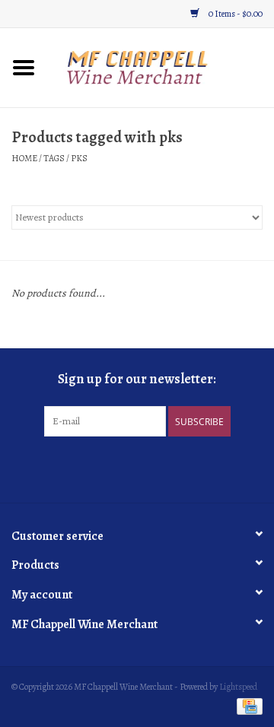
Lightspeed (238, 687)
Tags (54, 158)
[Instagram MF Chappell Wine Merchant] (151, 468)
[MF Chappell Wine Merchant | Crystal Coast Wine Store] (160, 66)
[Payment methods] (247, 706)
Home (24, 158)
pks (79, 158)
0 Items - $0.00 (235, 14)
